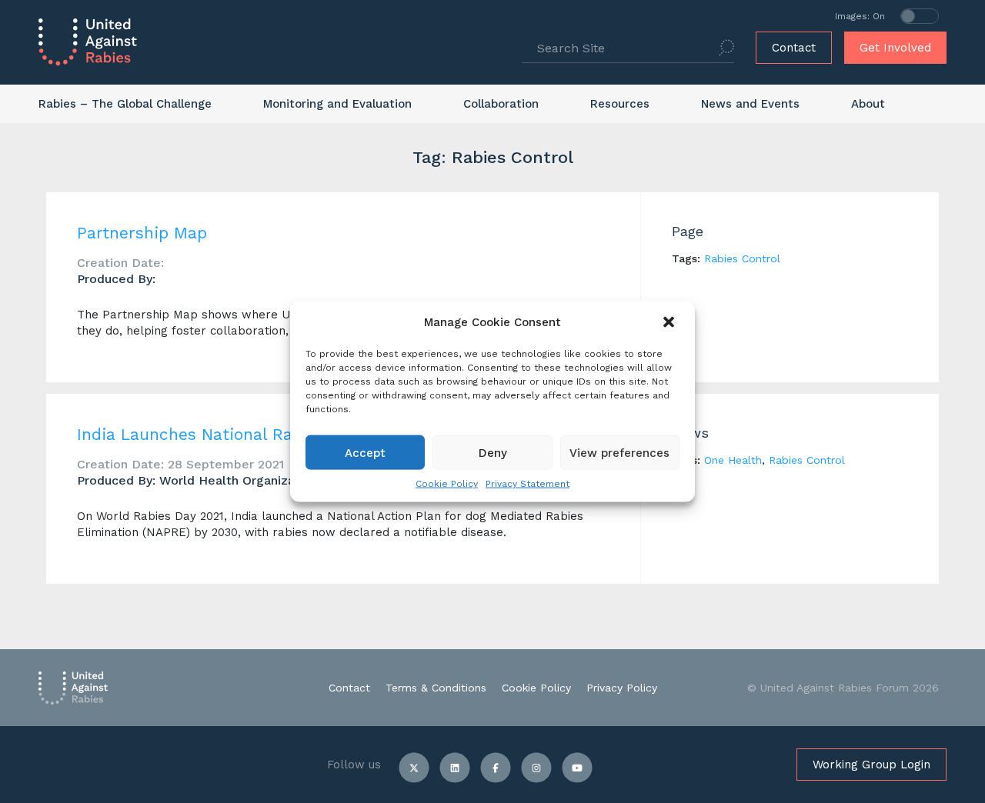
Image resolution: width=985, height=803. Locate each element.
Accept (365, 452)
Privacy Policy (621, 687)
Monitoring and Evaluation (337, 104)
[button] (670, 322)
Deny (493, 452)
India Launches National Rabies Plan (221, 434)
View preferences (619, 452)
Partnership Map (142, 232)
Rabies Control (742, 258)
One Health (733, 460)
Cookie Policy (447, 483)
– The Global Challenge (125, 104)
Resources (619, 104)
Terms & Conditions (436, 687)
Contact (794, 48)
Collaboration (501, 104)
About (868, 104)
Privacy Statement (527, 483)
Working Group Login (871, 764)
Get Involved (895, 48)
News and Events (750, 104)
